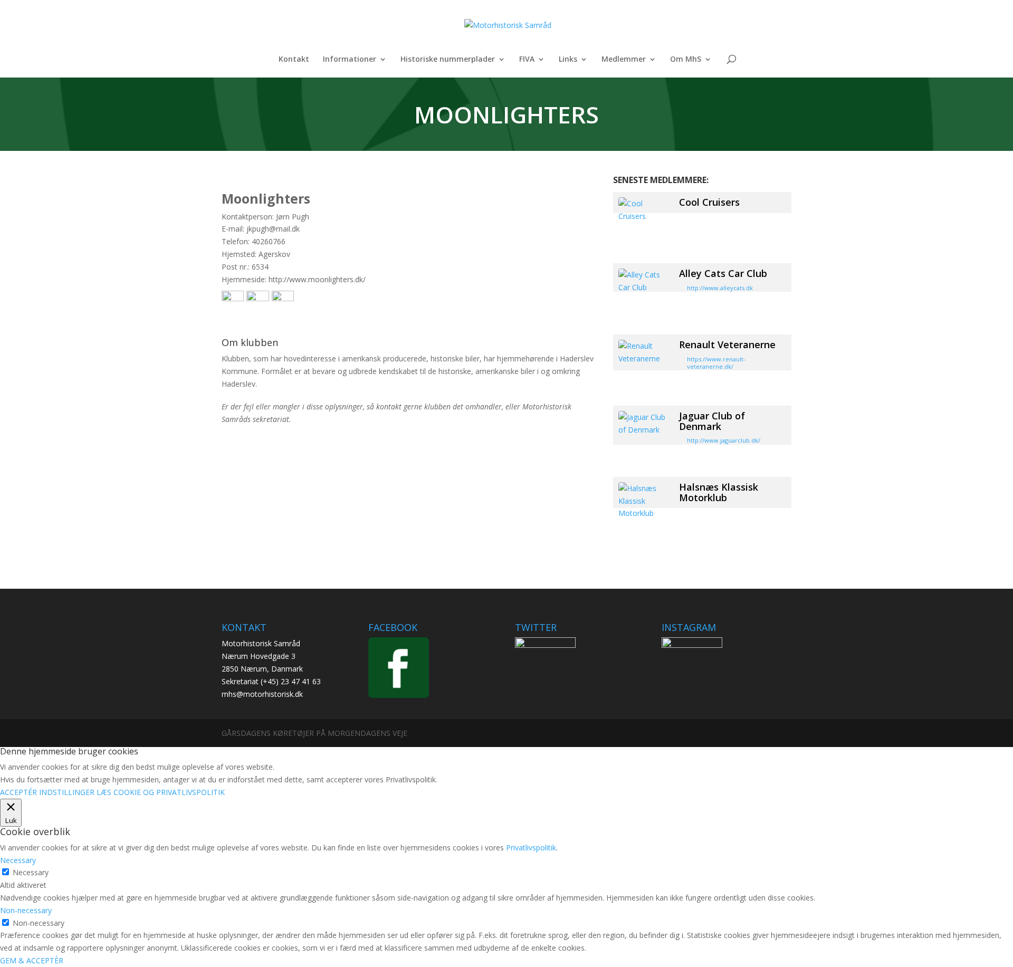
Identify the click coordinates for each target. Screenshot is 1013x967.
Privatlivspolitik (531, 847)
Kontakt (294, 59)
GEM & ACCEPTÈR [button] (31, 960)
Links (568, 59)
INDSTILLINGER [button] (66, 792)
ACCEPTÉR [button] (18, 792)
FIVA (526, 59)
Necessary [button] (18, 860)
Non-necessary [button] (26, 910)
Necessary (31, 872)
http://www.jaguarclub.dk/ (723, 440)
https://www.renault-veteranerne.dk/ (716, 362)
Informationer (349, 59)
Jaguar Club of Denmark (712, 421)
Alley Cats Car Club (723, 273)
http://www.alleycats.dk (720, 288)
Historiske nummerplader (447, 59)
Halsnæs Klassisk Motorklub (718, 492)
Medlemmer (623, 59)
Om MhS (685, 59)
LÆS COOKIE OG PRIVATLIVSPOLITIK (161, 792)
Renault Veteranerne (727, 344)
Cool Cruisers (709, 202)
